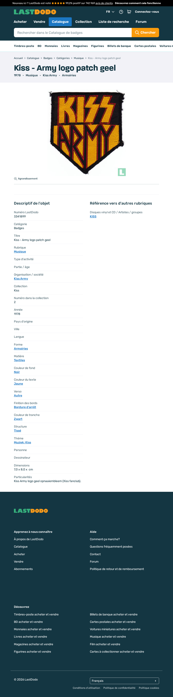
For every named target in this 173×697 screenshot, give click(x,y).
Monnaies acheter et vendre (33, 629)
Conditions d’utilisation (86, 687)
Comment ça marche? (105, 539)
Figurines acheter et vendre (32, 651)
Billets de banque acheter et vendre (114, 614)
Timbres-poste (24, 46)
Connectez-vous (147, 12)
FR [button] (108, 12)
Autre (18, 395)
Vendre (39, 22)
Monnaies (51, 46)
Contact (95, 554)
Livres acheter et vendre (30, 636)
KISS (93, 216)
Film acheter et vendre (105, 644)
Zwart (18, 419)
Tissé (17, 430)
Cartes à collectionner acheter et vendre (117, 651)
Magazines (80, 46)
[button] (129, 12)
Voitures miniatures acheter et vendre (115, 629)
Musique (32, 75)
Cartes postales (145, 46)
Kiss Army (50, 75)
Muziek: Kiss (22, 442)
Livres (65, 46)
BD (39, 46)
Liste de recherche (114, 22)
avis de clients (104, 3)
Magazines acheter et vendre (33, 644)
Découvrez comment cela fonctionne (138, 3)
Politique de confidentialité (119, 687)
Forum (141, 22)
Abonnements (23, 569)
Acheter (20, 22)
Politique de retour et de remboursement (117, 569)
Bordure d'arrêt (25, 407)
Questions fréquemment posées (111, 546)
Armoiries (69, 75)
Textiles (19, 360)
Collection (83, 22)
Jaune (18, 383)
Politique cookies (149, 687)
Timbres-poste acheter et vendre (36, 614)
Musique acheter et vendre (108, 636)
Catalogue (60, 22)
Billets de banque (119, 46)
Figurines (97, 46)
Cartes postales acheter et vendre (113, 622)
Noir (17, 372)
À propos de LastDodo (28, 539)
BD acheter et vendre (28, 622)
